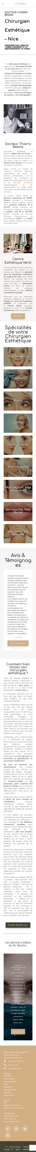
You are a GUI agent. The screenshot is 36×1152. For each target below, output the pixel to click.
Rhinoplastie (18, 444)
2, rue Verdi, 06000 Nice (16, 1061)
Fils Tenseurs (18, 356)
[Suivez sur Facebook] (8, 1129)
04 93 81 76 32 (13, 1065)
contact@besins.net (14, 1068)
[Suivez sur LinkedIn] (8, 1135)
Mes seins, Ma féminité (18, 533)
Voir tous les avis (18, 643)
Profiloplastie (18, 466)
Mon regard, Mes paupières (18, 489)
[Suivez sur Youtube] (25, 1129)
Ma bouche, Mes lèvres (18, 511)
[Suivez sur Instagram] (16, 1129)
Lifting (18, 422)
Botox (18, 400)
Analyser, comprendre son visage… (18, 967)
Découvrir (18, 316)
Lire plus (17, 1032)
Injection (18, 378)
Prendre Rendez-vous (18, 925)
